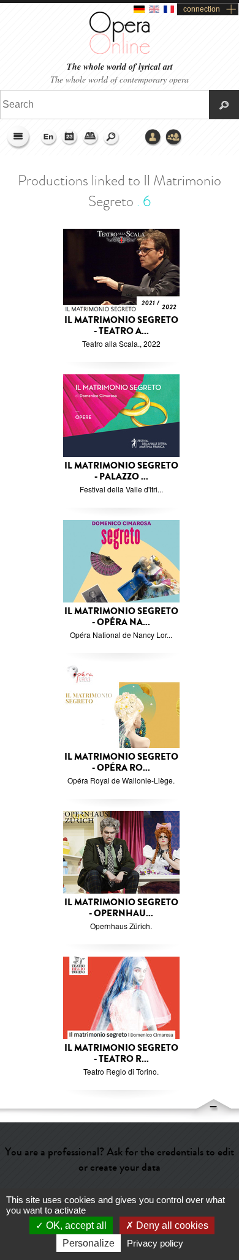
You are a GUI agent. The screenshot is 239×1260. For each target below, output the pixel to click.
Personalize (89, 1243)
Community (174, 137)
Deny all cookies (171, 1225)
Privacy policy (155, 1243)
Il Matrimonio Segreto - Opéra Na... (121, 617)
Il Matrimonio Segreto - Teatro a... (121, 325)
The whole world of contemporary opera (119, 79)
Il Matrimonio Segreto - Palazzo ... (121, 471)
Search (111, 137)
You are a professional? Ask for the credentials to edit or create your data (119, 1159)
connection (201, 9)
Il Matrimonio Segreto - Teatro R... (121, 1053)
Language (49, 137)
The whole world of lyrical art (120, 67)
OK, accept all (75, 1225)
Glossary (90, 137)
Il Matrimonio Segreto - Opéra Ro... (121, 762)
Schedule (69, 137)
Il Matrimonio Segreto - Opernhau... (121, 908)
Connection (153, 137)
